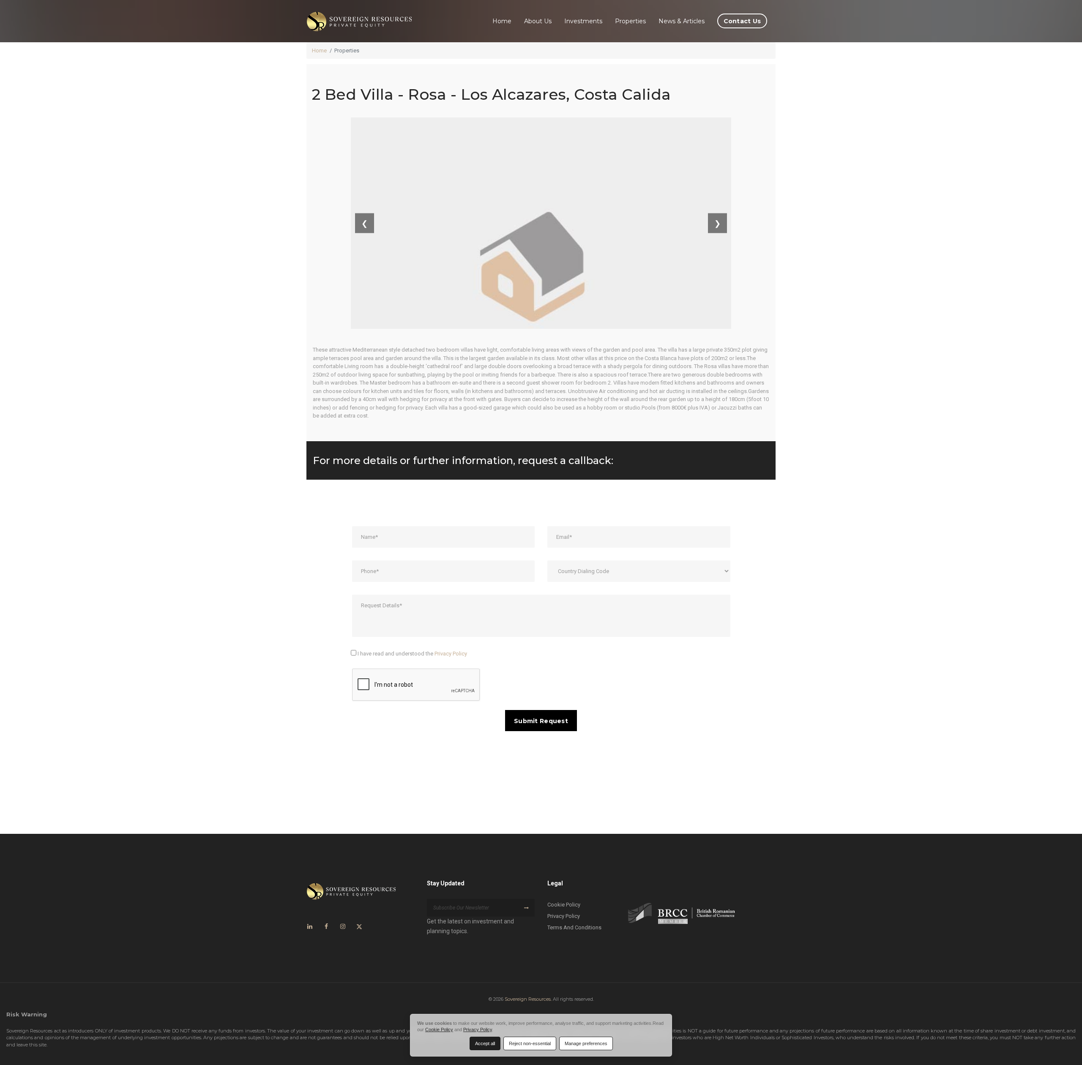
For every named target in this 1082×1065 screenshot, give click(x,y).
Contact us (742, 21)
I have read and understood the (411, 653)
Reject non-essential (530, 1043)
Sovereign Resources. (528, 999)
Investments (583, 21)
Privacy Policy (450, 653)
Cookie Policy (563, 904)
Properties (630, 21)
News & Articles (681, 21)
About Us (538, 21)
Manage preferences (586, 1043)
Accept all (485, 1043)
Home (501, 21)
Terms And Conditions (574, 927)
